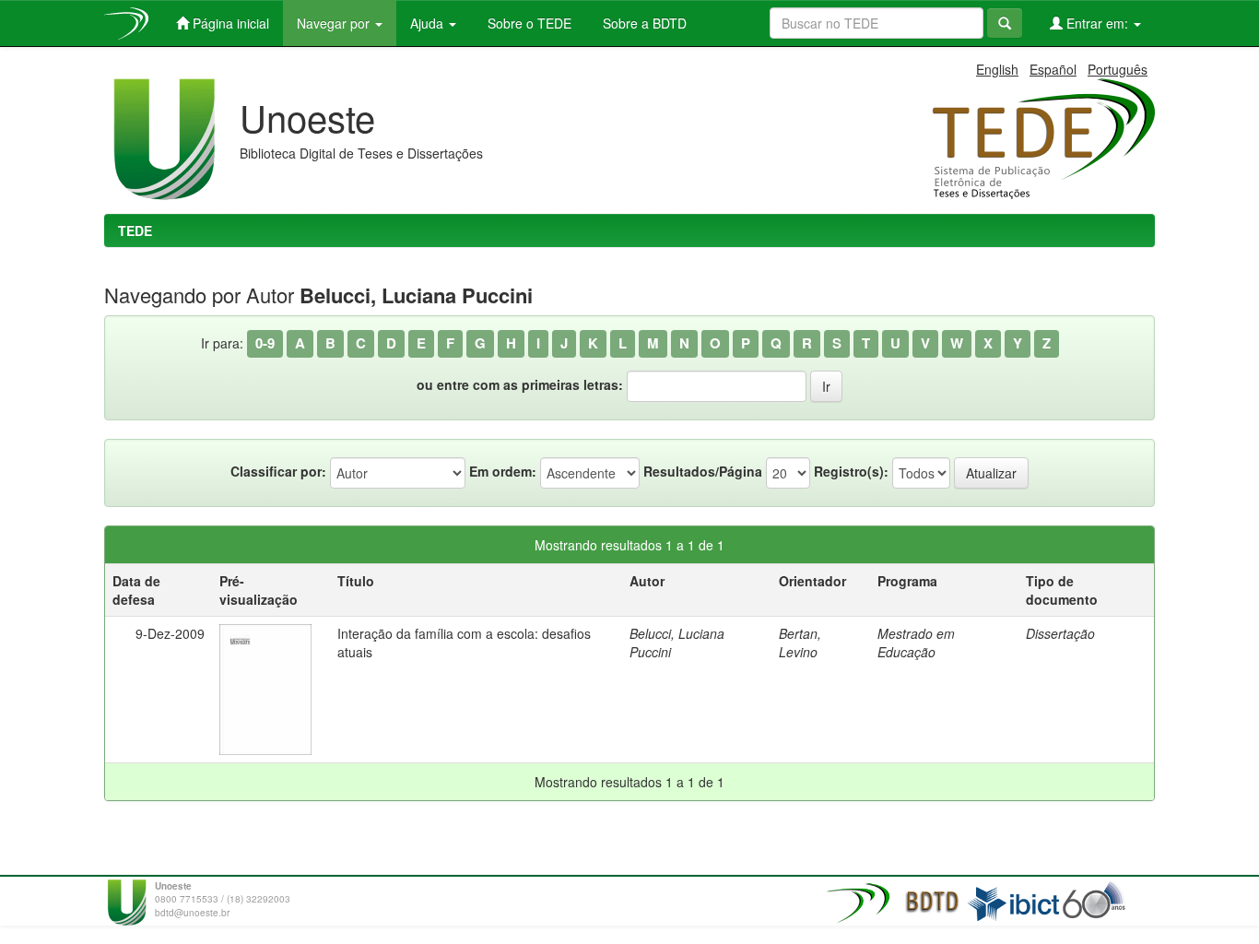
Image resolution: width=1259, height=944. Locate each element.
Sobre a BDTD (643, 23)
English (997, 69)
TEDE (135, 230)
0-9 (265, 343)
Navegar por (335, 23)
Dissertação (1060, 633)
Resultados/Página (702, 471)
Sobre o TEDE (527, 23)
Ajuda (428, 23)
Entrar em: (1097, 23)
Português (1117, 69)
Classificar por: (278, 471)
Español (1053, 69)
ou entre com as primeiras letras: (520, 384)
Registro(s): (851, 471)
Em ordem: (502, 471)
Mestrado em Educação (916, 642)
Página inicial (229, 23)
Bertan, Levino (800, 642)
